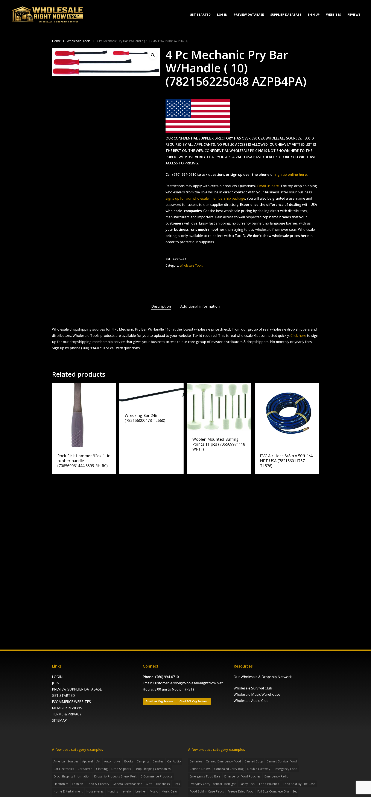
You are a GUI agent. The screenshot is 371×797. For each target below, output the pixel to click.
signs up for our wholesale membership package (205, 198)
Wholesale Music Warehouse (257, 694)
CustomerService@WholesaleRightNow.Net (188, 683)
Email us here (268, 186)
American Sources (66, 761)
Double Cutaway (258, 769)
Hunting (112, 791)
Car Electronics (63, 769)
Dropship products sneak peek (115, 776)
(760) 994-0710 (167, 676)
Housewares (95, 791)
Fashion (77, 784)
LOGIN (57, 676)
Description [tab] (161, 306)
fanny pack (247, 784)
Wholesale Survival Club (253, 688)
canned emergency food (223, 761)
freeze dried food (241, 791)
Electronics (60, 784)
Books (128, 761)
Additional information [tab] (200, 306)
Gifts (149, 784)
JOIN (55, 683)
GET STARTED (63, 695)
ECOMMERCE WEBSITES (71, 701)
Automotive (112, 761)
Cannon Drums (200, 769)
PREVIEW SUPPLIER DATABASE (77, 689)
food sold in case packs (207, 791)
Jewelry (127, 791)
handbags (163, 784)
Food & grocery (98, 784)
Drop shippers (121, 769)
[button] (153, 55)
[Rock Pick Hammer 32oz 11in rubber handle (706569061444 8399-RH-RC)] (84, 415)
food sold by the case (299, 784)
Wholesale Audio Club (251, 700)
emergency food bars (205, 776)
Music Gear (169, 791)
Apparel (87, 761)
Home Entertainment (68, 791)
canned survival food (282, 761)
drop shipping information (71, 776)
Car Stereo (85, 769)
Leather (140, 791)
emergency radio (276, 776)
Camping (143, 761)
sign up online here (291, 174)
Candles (158, 761)
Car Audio (174, 761)
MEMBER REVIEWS (67, 708)
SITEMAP (59, 720)
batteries (196, 761)
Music (154, 791)
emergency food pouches (242, 776)
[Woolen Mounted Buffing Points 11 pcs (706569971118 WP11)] (219, 407)
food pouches (269, 784)
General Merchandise (127, 784)
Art (98, 761)
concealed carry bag (228, 769)
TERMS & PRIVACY (66, 714)
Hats (176, 784)
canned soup (254, 761)
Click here (298, 335)
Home (56, 41)
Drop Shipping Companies (153, 769)
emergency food (285, 769)
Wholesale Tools (78, 41)
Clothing (102, 769)
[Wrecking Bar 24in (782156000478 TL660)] (151, 395)
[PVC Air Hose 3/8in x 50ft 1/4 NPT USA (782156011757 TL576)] (287, 415)
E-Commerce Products (156, 776)
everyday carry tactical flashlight (213, 784)
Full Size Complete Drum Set (277, 791)
